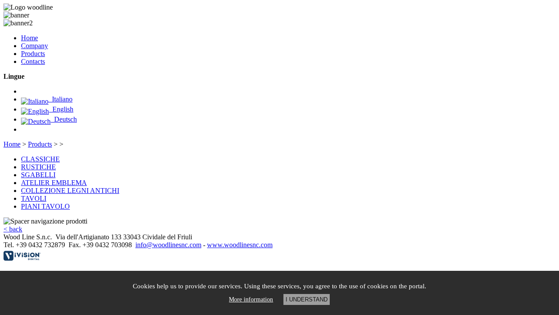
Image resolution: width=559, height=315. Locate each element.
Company (34, 45)
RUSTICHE (38, 167)
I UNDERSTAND (307, 299)
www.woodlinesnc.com (240, 244)
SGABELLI (38, 174)
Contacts (33, 61)
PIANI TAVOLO (45, 206)
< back (12, 229)
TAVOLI (33, 198)
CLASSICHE (40, 159)
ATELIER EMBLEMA (54, 182)
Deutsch (64, 119)
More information (251, 299)
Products (33, 53)
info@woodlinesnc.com (168, 244)
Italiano (60, 99)
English (61, 109)
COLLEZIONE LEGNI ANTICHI (70, 190)
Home (29, 38)
